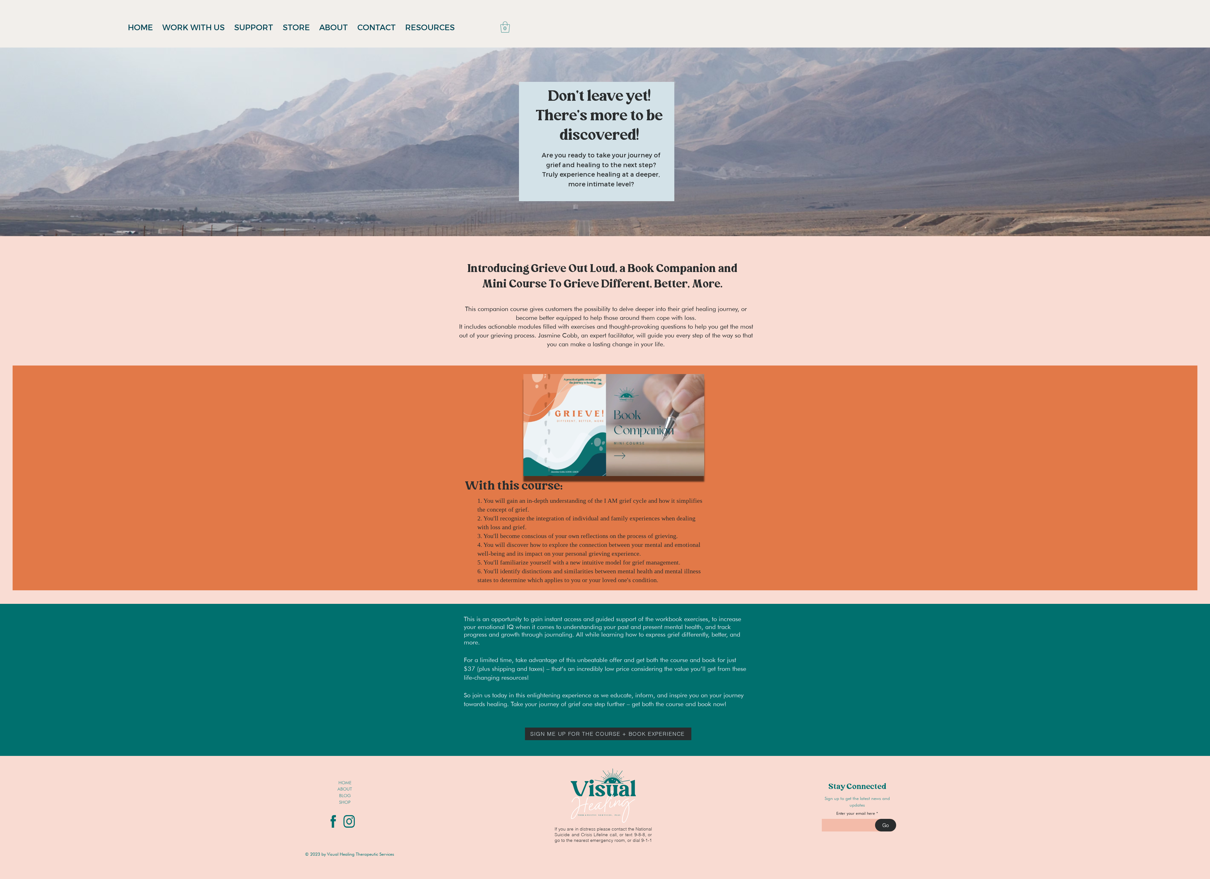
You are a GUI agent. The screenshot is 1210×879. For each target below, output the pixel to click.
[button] (505, 27)
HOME (344, 782)
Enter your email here (855, 813)
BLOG (345, 795)
